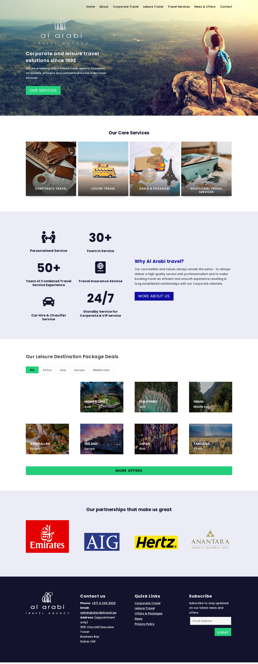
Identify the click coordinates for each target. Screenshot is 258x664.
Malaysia (34, 385)
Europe (79, 370)
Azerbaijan (40, 443)
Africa (47, 370)
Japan (144, 443)
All (32, 370)
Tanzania (202, 443)
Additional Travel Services (206, 190)
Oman (199, 401)
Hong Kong (94, 401)
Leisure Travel (103, 189)
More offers (129, 470)
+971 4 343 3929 (103, 603)
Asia (63, 370)
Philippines (148, 401)
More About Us (154, 296)
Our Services (43, 90)
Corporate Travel (51, 189)
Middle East (101, 370)
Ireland (91, 443)
